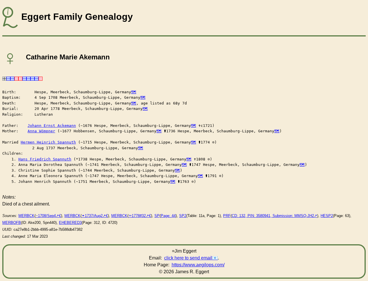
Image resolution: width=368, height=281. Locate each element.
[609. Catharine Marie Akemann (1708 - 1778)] (41, 78)
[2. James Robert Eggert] (8, 78)
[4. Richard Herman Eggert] (12, 78)
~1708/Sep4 (46, 216)
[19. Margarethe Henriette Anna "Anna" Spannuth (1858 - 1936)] (20, 78)
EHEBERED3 (70, 222)
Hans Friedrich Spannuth (44, 159)
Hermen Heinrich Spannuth (48, 142)
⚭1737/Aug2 (92, 216)
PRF (227, 216)
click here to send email (188, 257)
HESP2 (327, 216)
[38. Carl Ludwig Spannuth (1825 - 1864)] (24, 78)
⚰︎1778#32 (137, 216)
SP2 (182, 216)
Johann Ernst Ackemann (52, 125)
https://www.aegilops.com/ (198, 264)
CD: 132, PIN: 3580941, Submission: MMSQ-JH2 (273, 216)
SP (157, 216)
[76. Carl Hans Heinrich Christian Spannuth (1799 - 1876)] (28, 78)
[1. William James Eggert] (4, 78)
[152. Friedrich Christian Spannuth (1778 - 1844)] (32, 78)
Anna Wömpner (41, 131)
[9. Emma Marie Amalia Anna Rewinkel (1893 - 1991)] (16, 78)
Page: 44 (168, 216)
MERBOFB (11, 222)
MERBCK (26, 216)
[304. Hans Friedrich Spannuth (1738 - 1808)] (36, 78)
